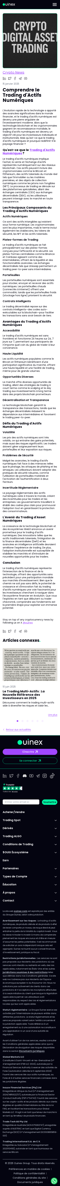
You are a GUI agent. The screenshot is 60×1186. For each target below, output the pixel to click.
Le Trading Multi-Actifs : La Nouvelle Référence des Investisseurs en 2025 (24, 694)
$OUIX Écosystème (15, 852)
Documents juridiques (31, 1051)
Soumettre (49, 802)
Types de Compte (15, 876)
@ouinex (28, 622)
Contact (8, 900)
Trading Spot (11, 820)
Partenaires (11, 868)
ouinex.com (20, 911)
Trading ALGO (12, 836)
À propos (9, 892)
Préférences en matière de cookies (29, 1169)
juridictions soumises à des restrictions (25, 972)
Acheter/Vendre (14, 812)
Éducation (9, 884)
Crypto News (13, 72)
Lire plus (52, 714)
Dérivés (8, 828)
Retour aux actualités (18, 729)
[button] (17, 721)
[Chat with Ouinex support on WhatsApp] (54, 1181)
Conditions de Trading (18, 844)
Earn (6, 860)
